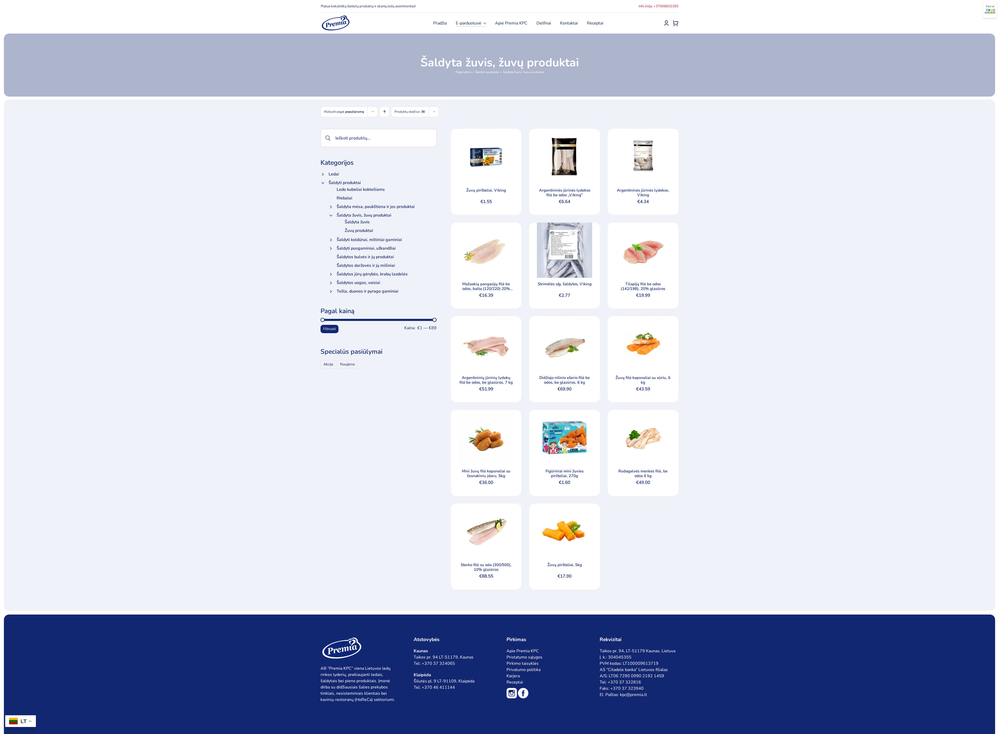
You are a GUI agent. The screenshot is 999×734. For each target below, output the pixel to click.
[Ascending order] (384, 111)
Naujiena (347, 364)
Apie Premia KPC (523, 651)
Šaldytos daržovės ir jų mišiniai (366, 265)
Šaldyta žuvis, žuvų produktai (364, 215)
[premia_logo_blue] (335, 17)
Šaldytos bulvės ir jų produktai (365, 257)
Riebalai (344, 198)
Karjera (513, 676)
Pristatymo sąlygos (524, 657)
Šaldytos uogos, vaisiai (358, 283)
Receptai (515, 682)
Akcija (328, 364)
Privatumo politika (524, 670)
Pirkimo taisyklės (523, 663)
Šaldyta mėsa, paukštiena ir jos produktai (376, 207)
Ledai (334, 174)
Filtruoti (329, 328)
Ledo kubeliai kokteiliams (361, 189)
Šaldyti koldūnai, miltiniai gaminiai (369, 240)
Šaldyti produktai (345, 183)
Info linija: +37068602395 (658, 6)
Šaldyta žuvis (357, 222)
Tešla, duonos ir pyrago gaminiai (367, 291)
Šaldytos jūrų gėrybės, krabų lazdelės (372, 274)
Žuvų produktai (359, 230)
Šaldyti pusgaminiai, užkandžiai (366, 248)
